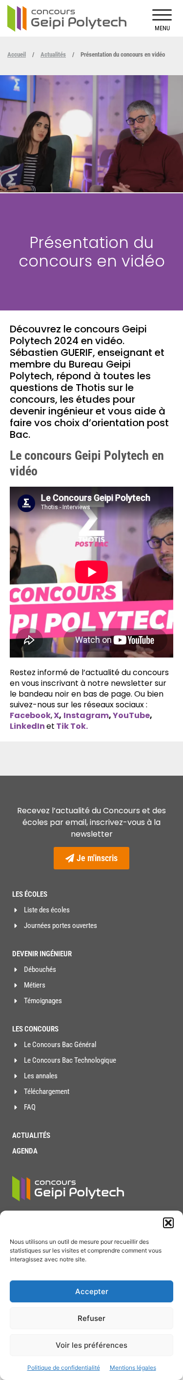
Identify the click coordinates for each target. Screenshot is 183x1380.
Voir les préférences (91, 1345)
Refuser (91, 1318)
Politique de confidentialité (63, 1367)
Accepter (91, 1291)
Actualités (53, 54)
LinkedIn (28, 726)
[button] (168, 1223)
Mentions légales (133, 1367)
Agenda (25, 1151)
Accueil (16, 54)
